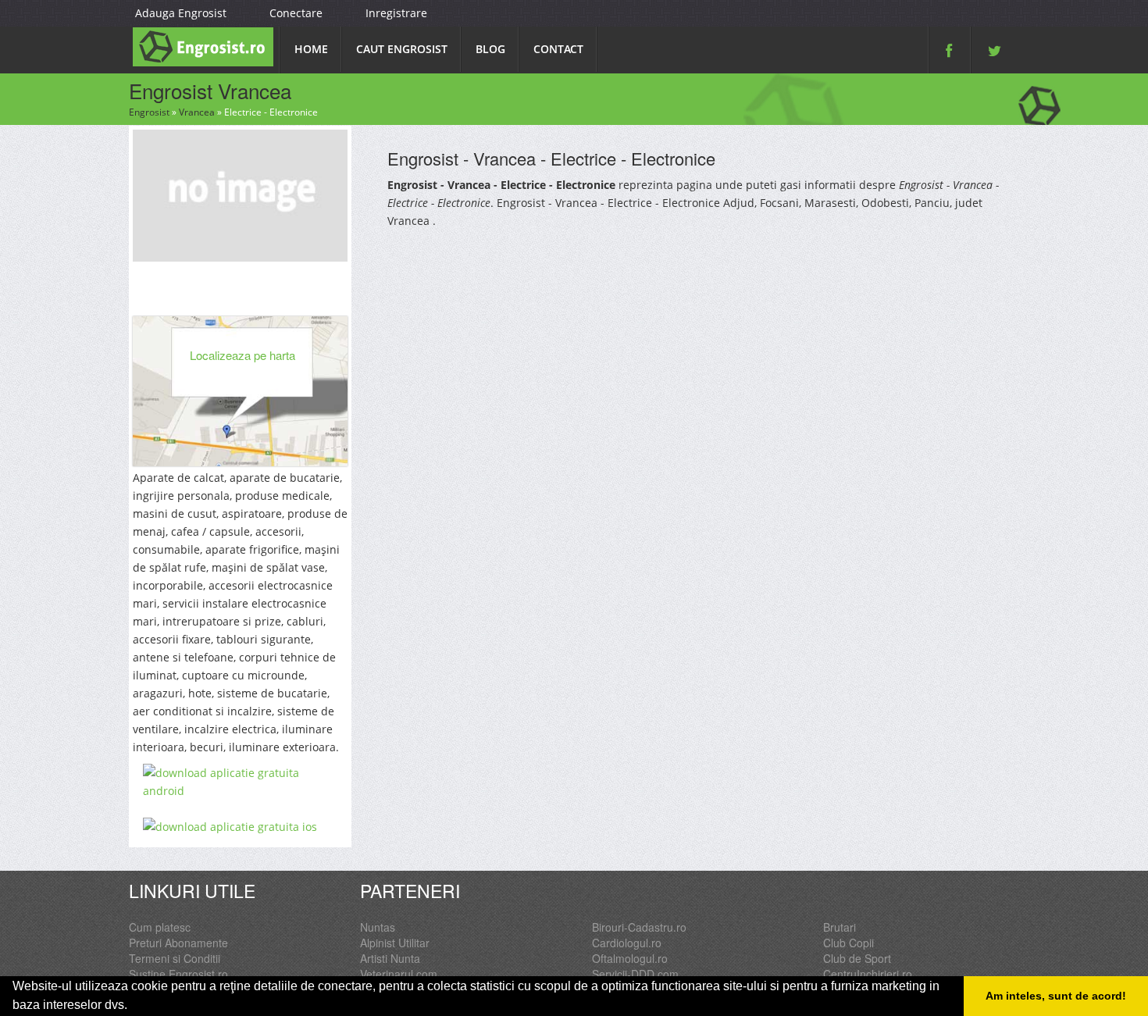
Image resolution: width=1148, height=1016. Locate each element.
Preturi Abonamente (178, 942)
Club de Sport (857, 958)
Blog (490, 48)
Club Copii (848, 942)
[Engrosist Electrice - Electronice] (240, 193)
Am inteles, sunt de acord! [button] (1056, 995)
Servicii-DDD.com (635, 974)
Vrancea (197, 112)
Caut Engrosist (401, 48)
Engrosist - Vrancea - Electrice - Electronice (551, 158)
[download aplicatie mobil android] (240, 782)
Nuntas (377, 927)
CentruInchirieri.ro (867, 974)
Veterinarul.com (398, 974)
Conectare (296, 12)
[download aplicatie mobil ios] (240, 827)
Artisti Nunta (390, 958)
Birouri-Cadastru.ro (639, 927)
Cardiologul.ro (626, 942)
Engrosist (149, 112)
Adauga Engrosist (180, 12)
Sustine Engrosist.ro (178, 974)
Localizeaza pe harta (242, 355)
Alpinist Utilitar (395, 942)
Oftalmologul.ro (630, 958)
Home (311, 48)
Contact (558, 48)
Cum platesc (160, 927)
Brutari (839, 927)
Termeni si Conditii (174, 958)
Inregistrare (396, 12)
